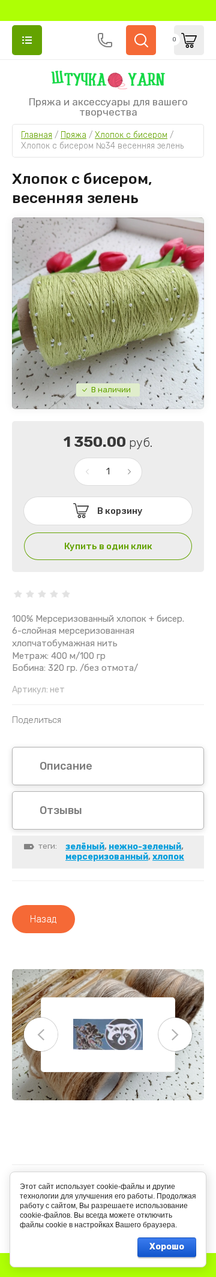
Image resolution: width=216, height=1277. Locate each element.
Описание (66, 766)
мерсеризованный (106, 857)
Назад (43, 919)
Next (175, 1034)
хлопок (168, 857)
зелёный (84, 847)
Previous (41, 1034)
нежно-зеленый (145, 847)
